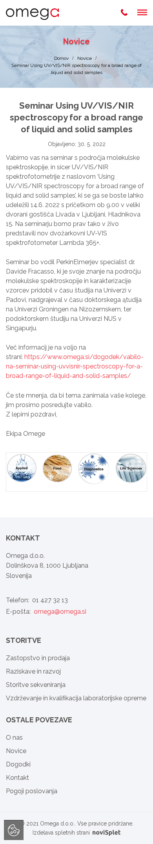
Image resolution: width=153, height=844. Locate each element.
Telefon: (37, 600)
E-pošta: (46, 611)
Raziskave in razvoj (33, 671)
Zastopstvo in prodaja (38, 658)
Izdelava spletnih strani (62, 832)
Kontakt (17, 777)
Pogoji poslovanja (31, 791)
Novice (84, 58)
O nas (14, 737)
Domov (61, 58)
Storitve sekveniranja (36, 685)
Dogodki (18, 764)
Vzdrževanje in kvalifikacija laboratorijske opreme (76, 698)
